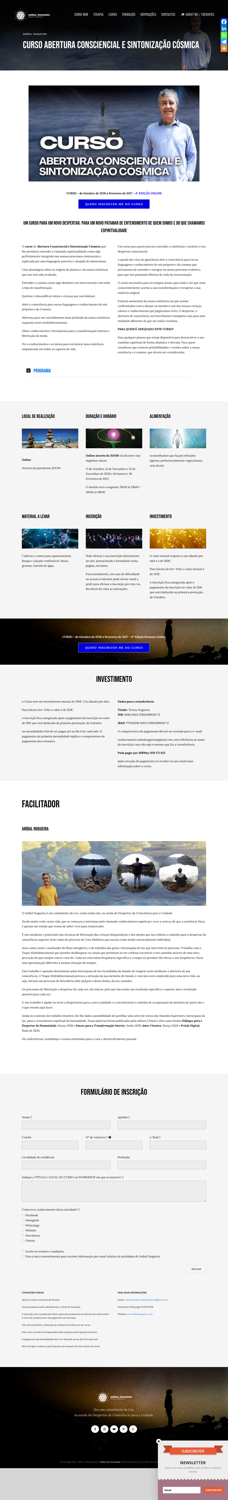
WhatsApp (32, 1225)
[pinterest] (124, 1429)
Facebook (32, 1215)
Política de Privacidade (110, 1462)
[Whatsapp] (224, 35)
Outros (30, 1240)
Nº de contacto (97, 1137)
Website (31, 1230)
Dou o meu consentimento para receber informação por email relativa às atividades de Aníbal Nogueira (93, 1256)
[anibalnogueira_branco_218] (32, 9)
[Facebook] (224, 21)
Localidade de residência (38, 1157)
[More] (224, 48)
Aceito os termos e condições (45, 1251)
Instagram (32, 1220)
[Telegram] (224, 41)
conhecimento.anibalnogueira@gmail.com (146, 1299)
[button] (108, 371)
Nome (27, 1117)
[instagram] (104, 1429)
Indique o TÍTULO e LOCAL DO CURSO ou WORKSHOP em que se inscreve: (73, 1177)
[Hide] (226, 55)
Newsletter (33, 1235)
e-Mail (155, 1137)
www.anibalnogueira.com (140, 1314)
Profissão (124, 1157)
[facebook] (95, 1429)
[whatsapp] (133, 1429)
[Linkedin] (224, 28)
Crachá (26, 1137)
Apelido (124, 1117)
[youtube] (114, 1429)
